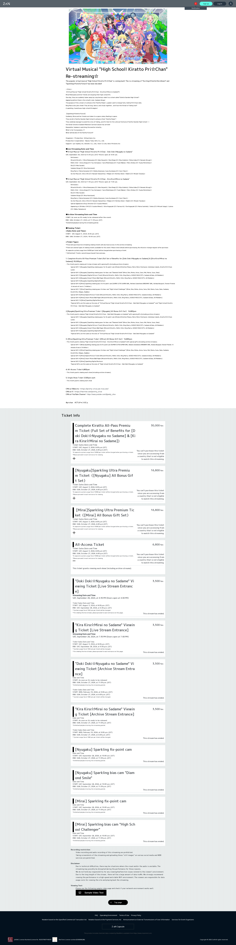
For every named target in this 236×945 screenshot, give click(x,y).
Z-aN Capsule (118, 926)
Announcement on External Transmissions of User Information (146, 919)
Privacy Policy (136, 915)
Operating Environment (108, 915)
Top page (118, 902)
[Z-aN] (6, 3)
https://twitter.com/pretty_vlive (88, 391)
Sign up (206, 4)
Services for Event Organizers (183, 919)
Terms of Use (124, 915)
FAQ (96, 915)
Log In (219, 4)
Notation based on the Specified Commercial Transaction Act (64, 919)
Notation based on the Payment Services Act (104, 919)
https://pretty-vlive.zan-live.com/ (95, 389)
